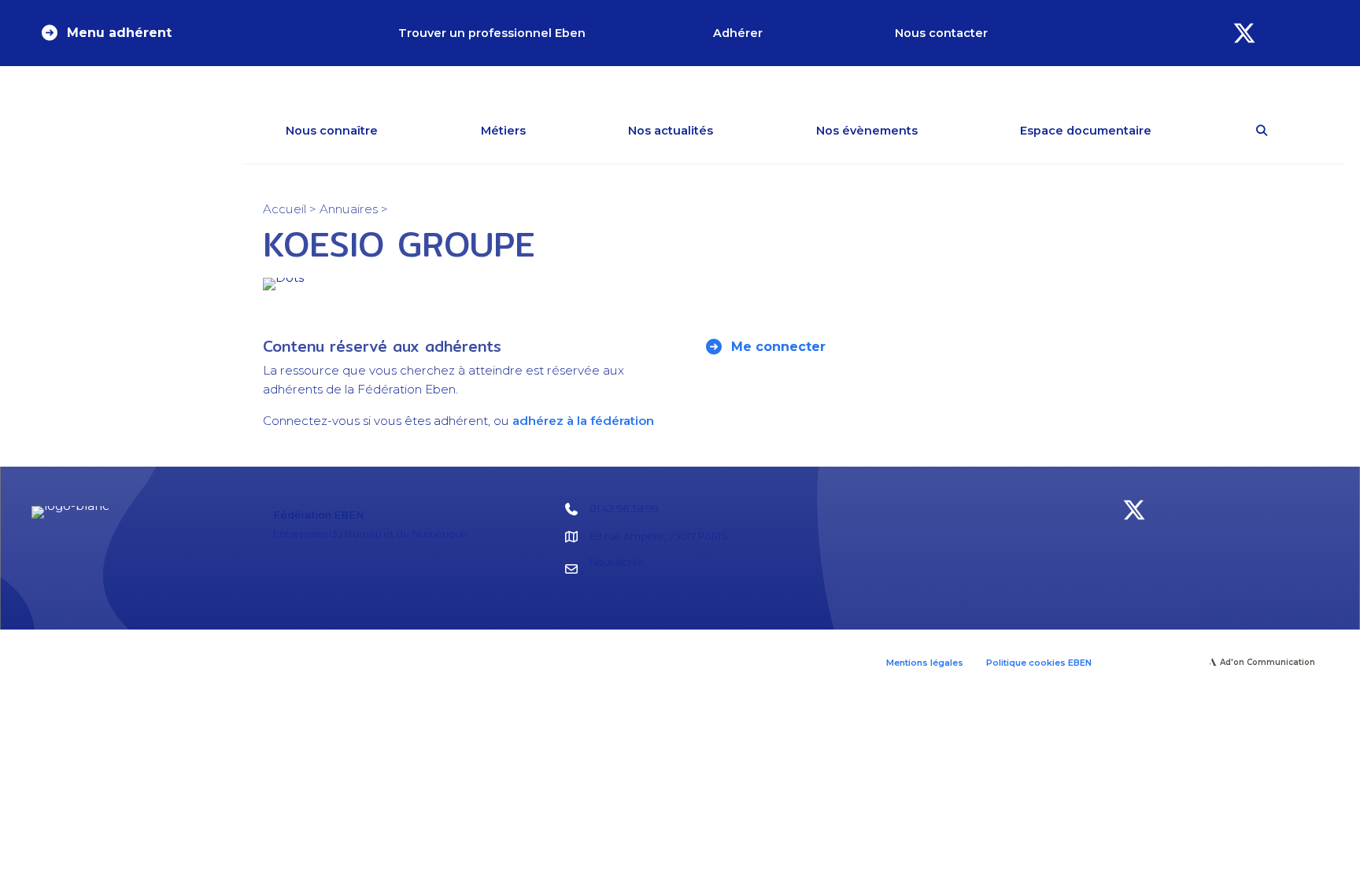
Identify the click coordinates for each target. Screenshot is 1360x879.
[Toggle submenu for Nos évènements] (940, 130)
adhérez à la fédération (583, 420)
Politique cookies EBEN (1039, 662)
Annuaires (349, 208)
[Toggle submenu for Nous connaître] (400, 130)
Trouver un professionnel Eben (492, 33)
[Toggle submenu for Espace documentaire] (1174, 130)
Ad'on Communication (1267, 662)
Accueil (284, 208)
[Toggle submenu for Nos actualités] (735, 130)
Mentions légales (924, 662)
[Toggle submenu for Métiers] (548, 130)
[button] (105, 33)
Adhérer (738, 33)
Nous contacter (941, 33)
